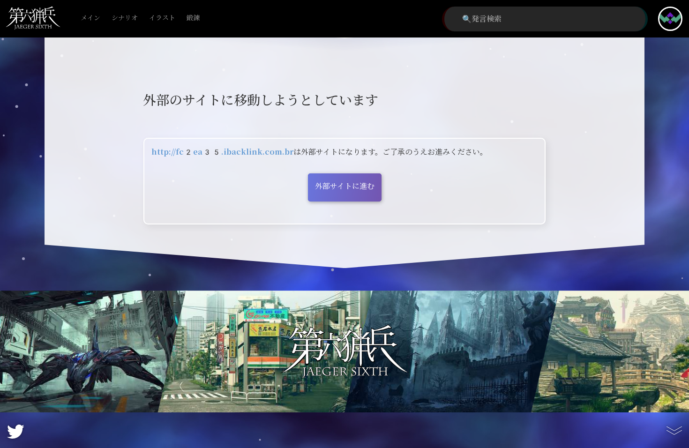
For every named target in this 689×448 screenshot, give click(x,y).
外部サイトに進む (344, 186)
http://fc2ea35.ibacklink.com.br (222, 152)
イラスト (162, 18)
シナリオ (125, 18)
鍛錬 (193, 18)
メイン (90, 18)
